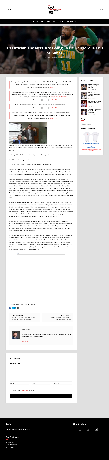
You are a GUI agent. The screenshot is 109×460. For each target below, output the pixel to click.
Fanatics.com (10, 442)
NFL (42, 21)
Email (34, 383)
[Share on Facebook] (10, 308)
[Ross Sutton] (16, 335)
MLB (61, 21)
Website (56, 383)
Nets (28, 305)
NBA (48, 21)
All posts (25, 341)
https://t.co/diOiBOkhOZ (59, 97)
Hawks (13, 305)
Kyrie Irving (20, 305)
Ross (33, 305)
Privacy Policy (24, 390)
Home (35, 21)
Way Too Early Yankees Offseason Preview (94, 94)
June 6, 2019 (53, 87)
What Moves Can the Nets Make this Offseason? (94, 111)
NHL (55, 21)
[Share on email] (18, 308)
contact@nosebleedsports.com (20, 429)
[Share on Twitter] (13, 308)
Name (12, 383)
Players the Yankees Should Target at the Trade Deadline (94, 102)
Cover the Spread (11, 445)
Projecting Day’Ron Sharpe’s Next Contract (94, 86)
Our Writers (71, 21)
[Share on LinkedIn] (15, 308)
